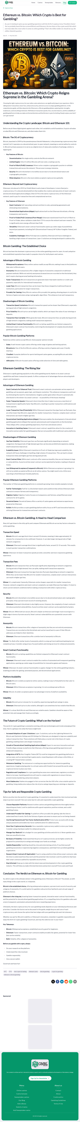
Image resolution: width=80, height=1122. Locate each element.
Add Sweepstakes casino (21, 1110)
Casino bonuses (21, 1094)
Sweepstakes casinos (21, 1097)
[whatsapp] (70, 981)
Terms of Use (58, 1104)
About (58, 1094)
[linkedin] (62, 981)
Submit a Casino (21, 1107)
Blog (64, 2)
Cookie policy (58, 1097)
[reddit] (66, 981)
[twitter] (53, 981)
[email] (75, 981)
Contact (73, 2)
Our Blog (22, 1100)
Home (33, 2)
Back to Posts (9, 8)
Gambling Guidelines (58, 1100)
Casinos (40, 2)
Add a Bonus (21, 1104)
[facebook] (57, 981)
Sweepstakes (49, 2)
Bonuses (58, 2)
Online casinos (22, 1090)
